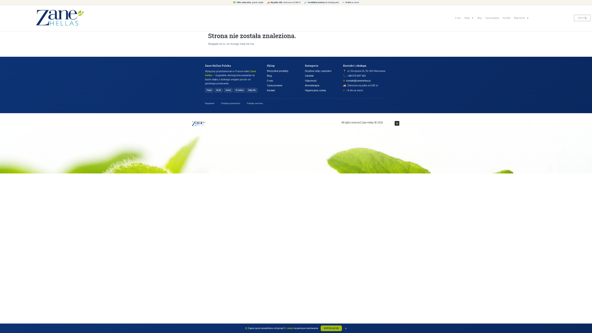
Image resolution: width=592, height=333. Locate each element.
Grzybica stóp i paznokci (318, 71)
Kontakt (506, 17)
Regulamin (209, 103)
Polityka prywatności (230, 103)
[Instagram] (397, 123)
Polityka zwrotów (255, 103)
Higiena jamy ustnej (315, 90)
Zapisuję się (331, 328)
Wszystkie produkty (277, 71)
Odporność (311, 80)
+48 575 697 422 (356, 75)
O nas (458, 17)
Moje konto (519, 17)
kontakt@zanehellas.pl (358, 80)
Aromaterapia (312, 85)
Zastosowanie (492, 17)
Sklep (467, 17)
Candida (309, 75)
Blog (479, 17)
